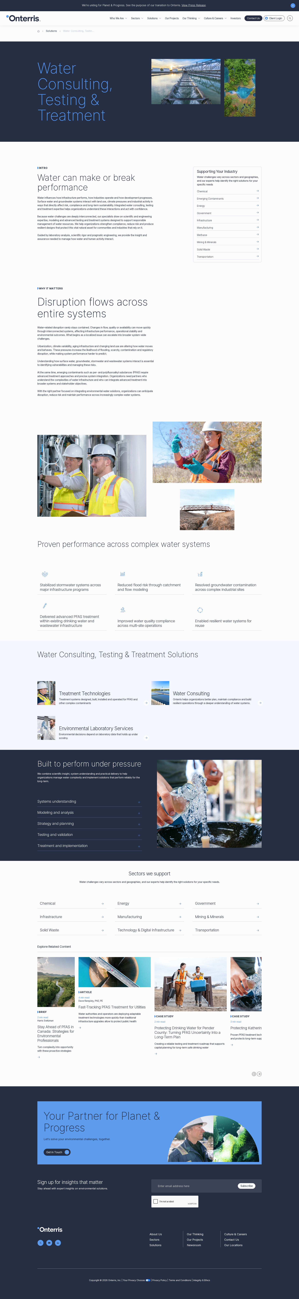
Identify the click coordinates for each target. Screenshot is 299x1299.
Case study (164, 1016)
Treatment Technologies (84, 693)
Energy (201, 205)
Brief (43, 1012)
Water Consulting (191, 693)
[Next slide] (259, 1074)
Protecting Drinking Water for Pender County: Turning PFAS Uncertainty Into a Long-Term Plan (187, 1032)
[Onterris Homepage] (38, 31)
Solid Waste (203, 249)
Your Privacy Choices (134, 1280)
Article (86, 992)
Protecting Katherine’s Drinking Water (260, 1028)
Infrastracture (51, 916)
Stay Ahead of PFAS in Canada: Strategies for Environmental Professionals (55, 1034)
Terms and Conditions (180, 1280)
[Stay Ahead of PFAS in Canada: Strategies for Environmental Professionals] (56, 982)
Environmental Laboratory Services (96, 728)
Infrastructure (204, 220)
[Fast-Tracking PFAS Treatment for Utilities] (114, 972)
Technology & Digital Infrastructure (146, 930)
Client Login (275, 18)
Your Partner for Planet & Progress (102, 1121)
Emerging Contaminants (210, 198)
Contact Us (253, 18)
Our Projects (172, 18)
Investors (236, 18)
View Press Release (194, 5)
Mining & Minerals (206, 242)
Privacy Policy (159, 1280)
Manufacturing (205, 227)
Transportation (205, 256)
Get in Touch (54, 1152)
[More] (126, 18)
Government (204, 213)
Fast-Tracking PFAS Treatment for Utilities (112, 1007)
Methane (202, 235)
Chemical (202, 191)
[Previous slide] (254, 1074)
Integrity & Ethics (201, 1280)
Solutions (51, 30)
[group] (149, 1010)
